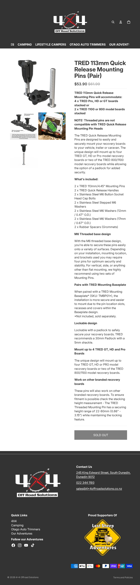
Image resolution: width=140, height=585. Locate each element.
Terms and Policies (123, 577)
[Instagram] (20, 545)
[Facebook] (13, 545)
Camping (17, 525)
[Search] (113, 22)
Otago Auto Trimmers (25, 529)
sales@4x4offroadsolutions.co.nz (99, 488)
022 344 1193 (85, 482)
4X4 (14, 521)
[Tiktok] (32, 545)
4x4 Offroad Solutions (27, 577)
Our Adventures (21, 533)
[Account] (121, 22)
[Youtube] (26, 545)
